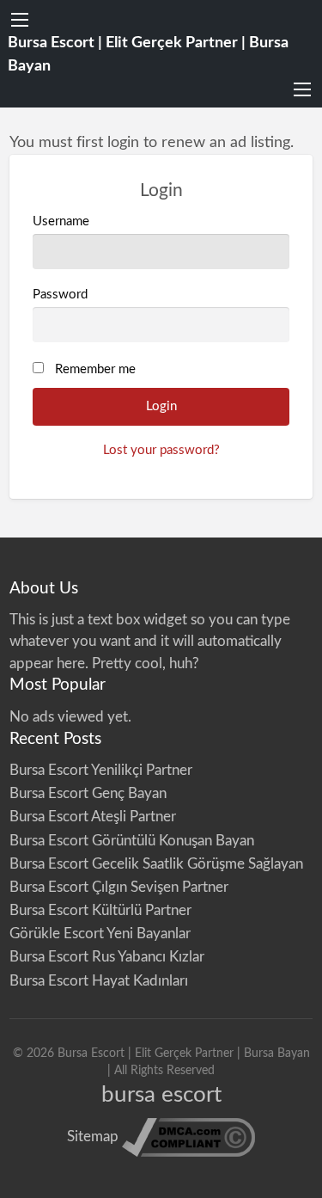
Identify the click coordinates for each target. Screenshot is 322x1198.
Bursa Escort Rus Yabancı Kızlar (106, 956)
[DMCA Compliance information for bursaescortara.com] (188, 1136)
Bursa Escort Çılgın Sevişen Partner (118, 887)
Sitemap (92, 1136)
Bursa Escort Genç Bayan (88, 793)
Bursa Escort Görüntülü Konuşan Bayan (131, 840)
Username (61, 221)
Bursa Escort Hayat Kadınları (98, 981)
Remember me (95, 369)
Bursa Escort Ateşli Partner (92, 816)
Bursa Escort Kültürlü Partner (100, 910)
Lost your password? (161, 450)
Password (60, 294)
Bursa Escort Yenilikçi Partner (100, 770)
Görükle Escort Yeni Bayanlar (100, 933)
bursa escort (161, 1095)
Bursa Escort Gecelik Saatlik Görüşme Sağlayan (156, 864)
